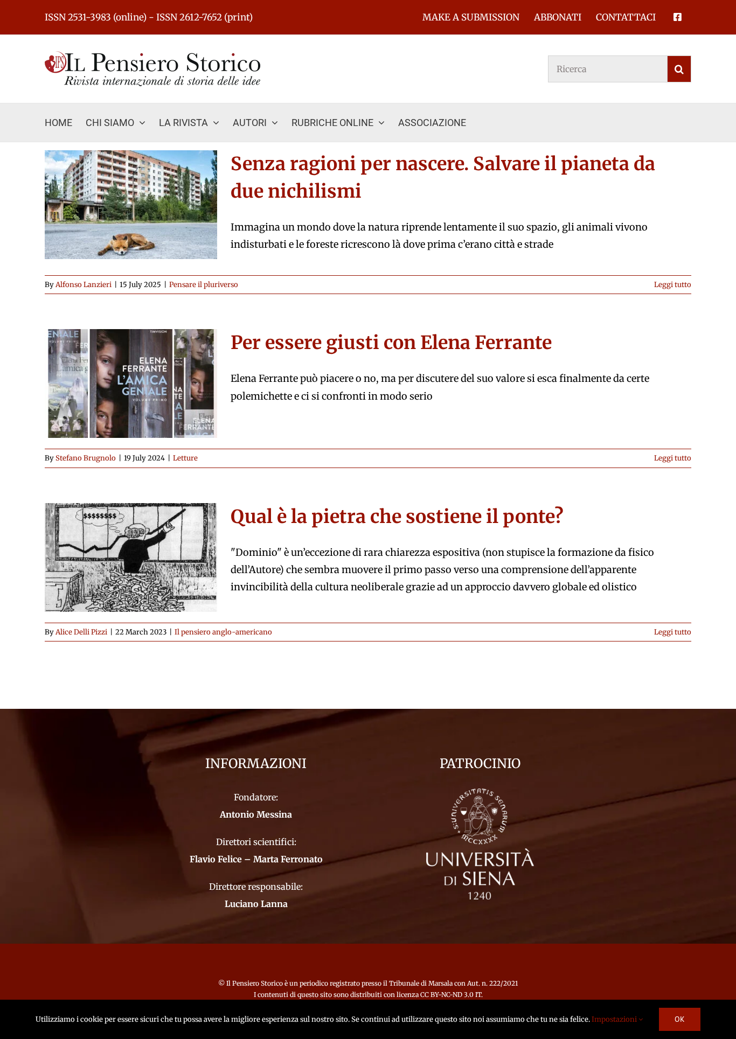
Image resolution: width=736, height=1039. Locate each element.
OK (680, 1019)
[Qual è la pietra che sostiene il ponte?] (131, 557)
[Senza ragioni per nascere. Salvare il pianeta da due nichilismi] (131, 204)
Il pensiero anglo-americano (223, 632)
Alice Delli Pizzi (81, 632)
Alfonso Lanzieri (83, 284)
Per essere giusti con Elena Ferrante (391, 342)
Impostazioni (615, 1019)
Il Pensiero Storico (255, 983)
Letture (185, 458)
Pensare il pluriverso (203, 284)
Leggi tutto (672, 284)
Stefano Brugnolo (85, 458)
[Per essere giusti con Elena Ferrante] (131, 383)
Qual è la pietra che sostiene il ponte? (397, 516)
